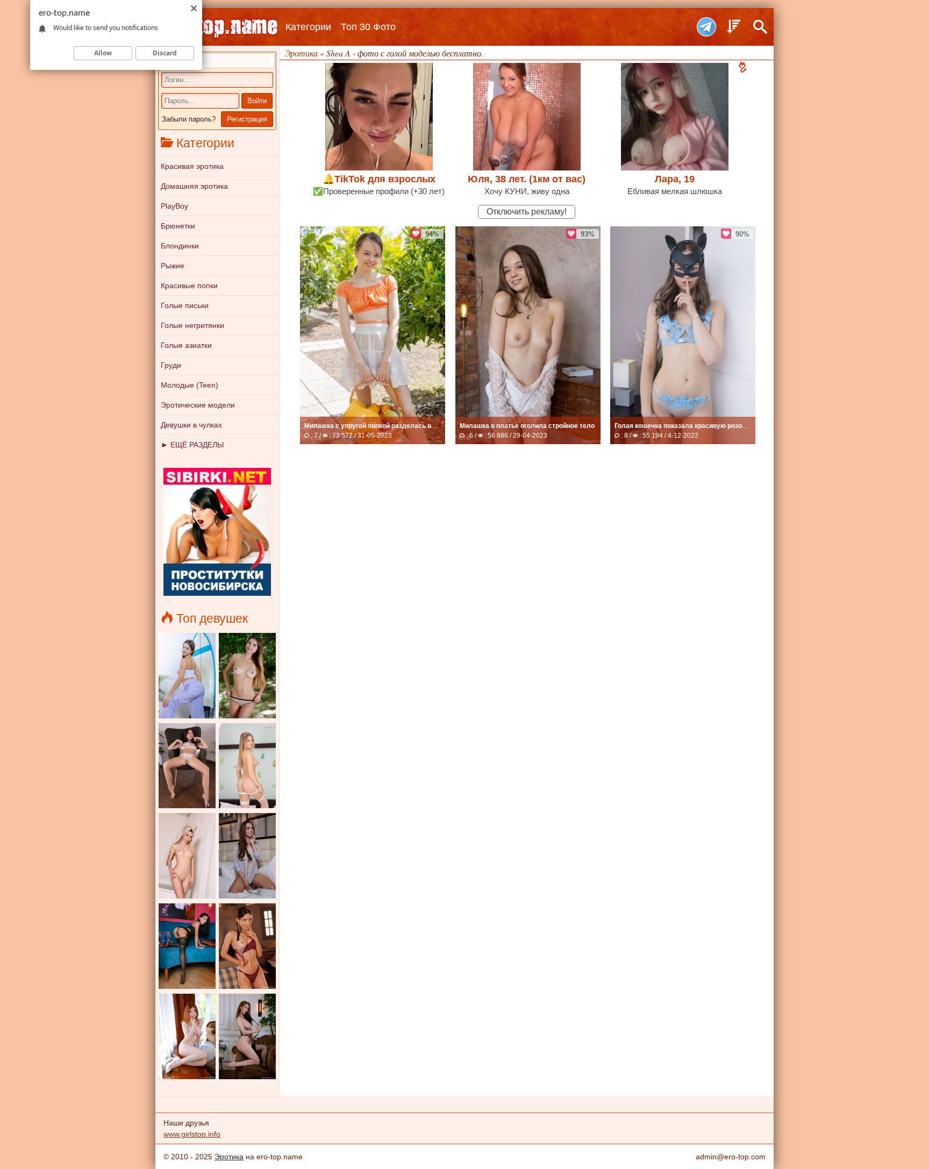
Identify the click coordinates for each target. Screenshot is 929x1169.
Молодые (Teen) (189, 385)
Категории (308, 27)
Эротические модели (198, 405)
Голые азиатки (186, 345)
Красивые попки (189, 285)
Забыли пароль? (189, 119)
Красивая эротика (192, 166)
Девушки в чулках (191, 424)
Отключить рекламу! (527, 211)
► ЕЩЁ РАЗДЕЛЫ (192, 444)
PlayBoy (174, 206)
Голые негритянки (192, 325)
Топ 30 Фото (368, 27)
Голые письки (185, 305)
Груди (171, 365)
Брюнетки (178, 226)
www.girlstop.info (191, 1134)
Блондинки (180, 245)
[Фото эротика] (217, 27)
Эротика (229, 1156)
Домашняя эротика (194, 186)
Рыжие (172, 265)
